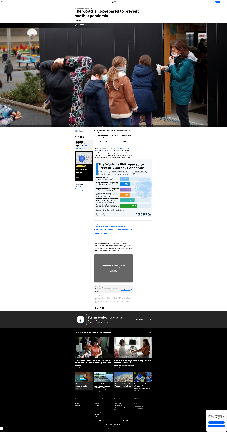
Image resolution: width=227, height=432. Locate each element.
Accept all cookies (216, 425)
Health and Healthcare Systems (84, 8)
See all (150, 332)
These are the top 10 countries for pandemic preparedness (110, 226)
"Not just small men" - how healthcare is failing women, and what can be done (83, 385)
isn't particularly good (107, 150)
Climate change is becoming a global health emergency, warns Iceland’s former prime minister (123, 385)
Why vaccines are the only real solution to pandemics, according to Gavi (113, 229)
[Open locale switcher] (1, 428)
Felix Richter (78, 130)
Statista (77, 26)
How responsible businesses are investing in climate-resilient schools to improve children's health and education (102, 385)
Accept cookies (113, 270)
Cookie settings (216, 429)
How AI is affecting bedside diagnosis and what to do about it (132, 361)
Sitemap (113, 426)
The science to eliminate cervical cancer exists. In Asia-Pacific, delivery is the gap (93, 361)
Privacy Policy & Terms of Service (113, 424)
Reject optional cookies (216, 422)
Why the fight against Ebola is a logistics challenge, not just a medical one (142, 385)
